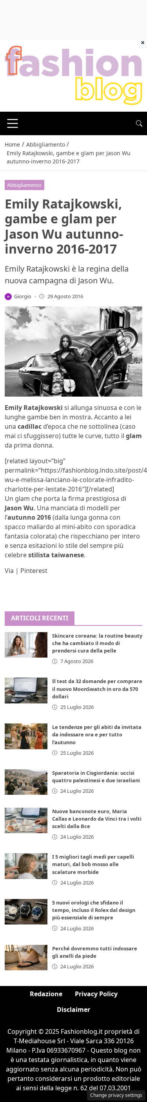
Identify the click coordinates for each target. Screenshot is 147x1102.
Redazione (46, 994)
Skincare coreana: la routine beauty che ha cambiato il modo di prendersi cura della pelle (97, 643)
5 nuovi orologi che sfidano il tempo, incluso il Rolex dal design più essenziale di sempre (93, 910)
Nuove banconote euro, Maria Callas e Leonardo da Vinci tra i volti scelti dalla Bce (97, 819)
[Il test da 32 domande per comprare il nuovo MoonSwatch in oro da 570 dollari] (26, 690)
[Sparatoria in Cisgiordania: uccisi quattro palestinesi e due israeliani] (26, 782)
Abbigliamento (24, 184)
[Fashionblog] (73, 75)
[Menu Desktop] (12, 123)
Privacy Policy (96, 994)
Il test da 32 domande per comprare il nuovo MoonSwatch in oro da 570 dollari (97, 689)
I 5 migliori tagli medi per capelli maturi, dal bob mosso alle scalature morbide (93, 864)
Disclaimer (73, 1009)
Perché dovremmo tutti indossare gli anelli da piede (94, 952)
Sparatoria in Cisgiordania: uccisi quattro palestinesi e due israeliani (96, 776)
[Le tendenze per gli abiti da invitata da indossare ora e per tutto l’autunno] (26, 736)
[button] (139, 123)
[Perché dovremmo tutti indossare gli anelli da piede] (26, 957)
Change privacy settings (116, 1095)
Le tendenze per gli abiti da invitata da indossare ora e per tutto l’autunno (97, 734)
